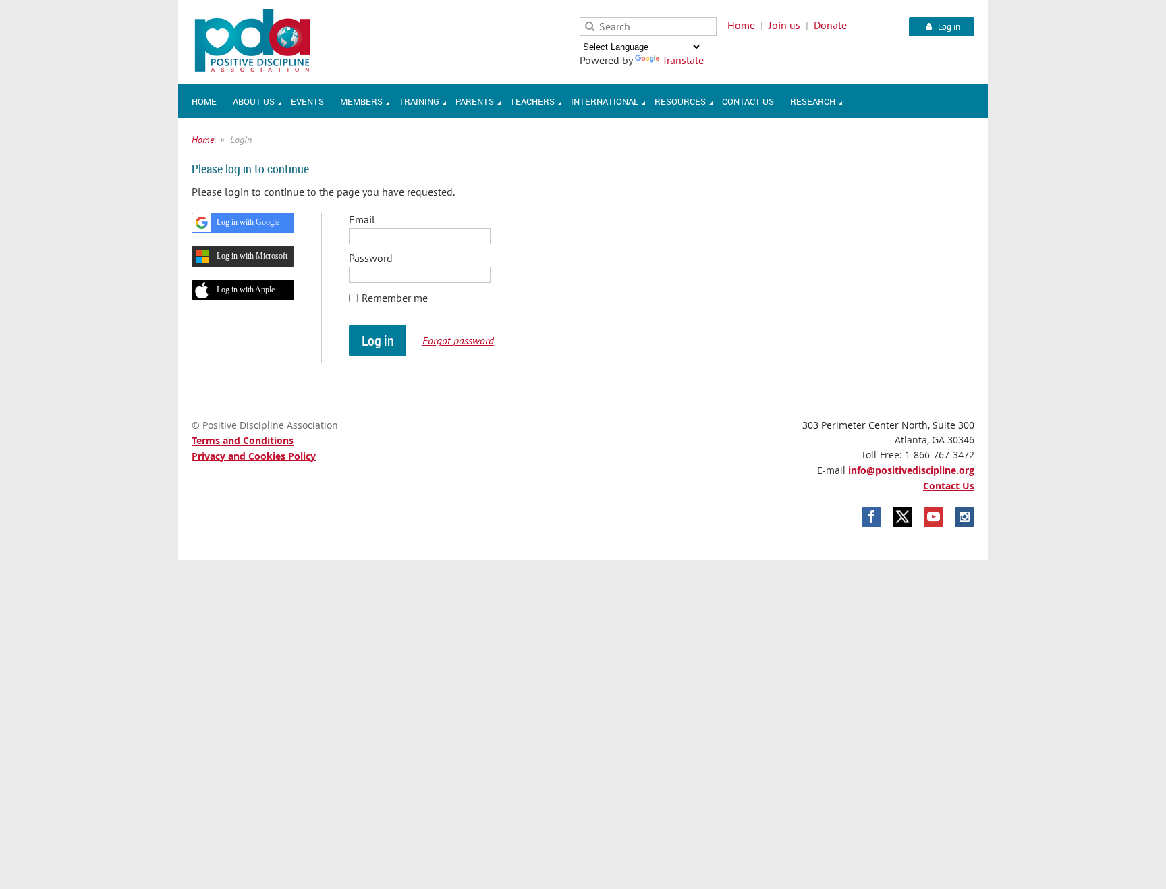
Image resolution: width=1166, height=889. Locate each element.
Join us (784, 25)
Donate (830, 25)
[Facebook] (871, 517)
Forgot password (458, 340)
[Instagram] (964, 517)
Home (741, 25)
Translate (683, 60)
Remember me (395, 297)
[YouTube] (933, 517)
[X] (902, 517)
